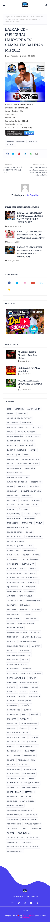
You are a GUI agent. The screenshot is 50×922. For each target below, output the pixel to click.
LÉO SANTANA (13, 614)
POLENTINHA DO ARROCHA (18, 733)
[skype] (41, 283)
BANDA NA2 (28, 441)
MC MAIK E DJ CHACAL (31, 637)
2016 (9, 409)
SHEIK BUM (12, 801)
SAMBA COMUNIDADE (30, 783)
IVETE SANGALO (14, 591)
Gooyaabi (26, 917)
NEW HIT (32, 678)
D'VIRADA (36, 500)
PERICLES (11, 728)
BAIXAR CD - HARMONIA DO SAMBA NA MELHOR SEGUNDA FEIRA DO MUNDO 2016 (29, 252)
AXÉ (28, 427)
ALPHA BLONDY (34, 409)
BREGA (10, 464)
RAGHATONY (30, 751)
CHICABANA (12, 491)
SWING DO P (31, 815)
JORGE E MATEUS (14, 600)
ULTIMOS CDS (32, 838)
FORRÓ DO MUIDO (14, 537)
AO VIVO (10, 414)
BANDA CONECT (33, 436)
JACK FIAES (29, 591)
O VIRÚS (21, 696)
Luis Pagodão (12, 56)
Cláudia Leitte (12, 496)
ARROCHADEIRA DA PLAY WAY (19, 418)
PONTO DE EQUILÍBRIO (16, 737)
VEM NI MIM (27, 842)
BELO (26, 455)
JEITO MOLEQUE (25, 596)
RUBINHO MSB (30, 769)
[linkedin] (37, 903)
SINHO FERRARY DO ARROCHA (19, 810)
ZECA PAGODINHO (14, 851)
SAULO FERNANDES (30, 787)
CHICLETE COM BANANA (31, 491)
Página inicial (10, 17)
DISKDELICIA (23, 505)
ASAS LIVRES (12, 423)
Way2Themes (29, 915)
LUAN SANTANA (31, 619)
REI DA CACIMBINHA (26, 760)
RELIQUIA (10, 145)
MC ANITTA (35, 632)
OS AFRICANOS (24, 701)
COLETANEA (12, 500)
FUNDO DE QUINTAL (15, 546)
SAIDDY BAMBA (28, 774)
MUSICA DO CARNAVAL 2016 (18, 655)
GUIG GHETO (12, 564)
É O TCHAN (23, 509)
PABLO (24, 714)
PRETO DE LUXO (29, 742)
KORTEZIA (24, 610)
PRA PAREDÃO (13, 742)
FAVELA (39, 523)
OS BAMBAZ (12, 705)
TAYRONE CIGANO (29, 819)
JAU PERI (11, 596)
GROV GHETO (12, 559)
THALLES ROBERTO (33, 824)
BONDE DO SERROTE (30, 459)
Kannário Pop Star (33, 600)
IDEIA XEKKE (30, 573)
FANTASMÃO (27, 523)
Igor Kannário (12, 587)
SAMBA (31, 778)
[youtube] (33, 283)
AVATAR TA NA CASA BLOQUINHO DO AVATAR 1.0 (30, 383)
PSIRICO (10, 746)
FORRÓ (29, 532)
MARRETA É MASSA (15, 628)
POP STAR (34, 737)
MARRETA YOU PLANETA (17, 632)
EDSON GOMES (13, 518)
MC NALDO (11, 641)
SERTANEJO (30, 792)
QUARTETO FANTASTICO (27, 746)
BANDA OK (11, 445)
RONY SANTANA (13, 769)
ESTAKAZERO (29, 518)
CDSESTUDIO (36, 482)
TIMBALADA (36, 828)
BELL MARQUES (13, 455)
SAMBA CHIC (12, 783)
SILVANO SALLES (27, 801)
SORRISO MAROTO (14, 815)
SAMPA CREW (12, 787)
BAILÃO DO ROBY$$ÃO (26, 432)
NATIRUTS (26, 669)
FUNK (30, 546)
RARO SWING (29, 755)
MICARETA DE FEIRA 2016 (17, 646)
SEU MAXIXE (12, 797)
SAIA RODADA (13, 774)
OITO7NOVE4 (34, 696)
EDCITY (37, 514)
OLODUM (11, 701)
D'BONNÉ (24, 500)
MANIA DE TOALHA (26, 623)
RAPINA (17, 755)
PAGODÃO (33, 141)
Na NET (25, 660)
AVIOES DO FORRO (15, 427)
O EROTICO (11, 692)
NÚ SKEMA (23, 687)
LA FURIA (36, 610)
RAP (8, 755)
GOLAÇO (25, 555)
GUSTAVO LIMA (28, 564)
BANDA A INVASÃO (15, 436)
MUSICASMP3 (12, 660)
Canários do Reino (14, 473)
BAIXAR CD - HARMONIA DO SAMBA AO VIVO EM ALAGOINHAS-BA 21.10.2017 (31, 234)
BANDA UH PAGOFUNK (16, 450)
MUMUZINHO (24, 651)
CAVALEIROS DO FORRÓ (17, 482)
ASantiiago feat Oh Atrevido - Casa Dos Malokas (27, 354)
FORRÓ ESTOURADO (15, 541)
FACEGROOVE (12, 523)
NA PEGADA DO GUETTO (17, 664)
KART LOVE (12, 605)
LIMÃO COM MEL (14, 619)
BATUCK (32, 450)
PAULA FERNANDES (29, 724)
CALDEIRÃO (30, 468)
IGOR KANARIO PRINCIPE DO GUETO (22, 582)
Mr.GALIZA (11, 651)
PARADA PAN (25, 719)
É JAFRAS (11, 509)
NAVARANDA (12, 673)
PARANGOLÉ (12, 724)
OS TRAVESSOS (13, 710)
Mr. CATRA (36, 646)
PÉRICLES (23, 728)
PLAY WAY (35, 728)
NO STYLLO (12, 683)
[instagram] (25, 283)
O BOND (35, 687)
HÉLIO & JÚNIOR (14, 573)
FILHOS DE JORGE (14, 532)
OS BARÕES (26, 705)
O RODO (33, 692)
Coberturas (26, 496)
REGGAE (10, 760)
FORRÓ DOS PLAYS (33, 537)
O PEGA (23, 692)
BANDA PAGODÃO (27, 445)
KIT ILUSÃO (25, 605)
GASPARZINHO (29, 550)
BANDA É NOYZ (13, 441)
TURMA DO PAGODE (15, 838)
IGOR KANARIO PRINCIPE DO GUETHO (22, 578)
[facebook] (9, 283)
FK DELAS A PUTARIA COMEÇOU (29, 369)
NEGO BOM (25, 673)
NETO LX (37, 673)
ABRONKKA (19, 409)
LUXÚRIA (10, 623)
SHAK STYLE (26, 797)
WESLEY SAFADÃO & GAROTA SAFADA (22, 847)
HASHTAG (33, 569)
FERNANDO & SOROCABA (17, 527)
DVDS (35, 505)
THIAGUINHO (12, 828)
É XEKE (27, 514)
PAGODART (11, 719)
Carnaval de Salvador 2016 (18, 477)
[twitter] (17, 283)
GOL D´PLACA (13, 555)
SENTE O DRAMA (14, 792)
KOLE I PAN (12, 610)
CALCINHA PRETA (14, 468)
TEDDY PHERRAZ (14, 824)
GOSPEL (36, 555)
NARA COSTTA (13, 669)
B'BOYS (10, 432)
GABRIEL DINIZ (13, 550)
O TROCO (11, 696)
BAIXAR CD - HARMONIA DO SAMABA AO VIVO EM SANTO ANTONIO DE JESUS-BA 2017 (30, 217)
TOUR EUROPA (23, 833)
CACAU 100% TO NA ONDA (27, 464)
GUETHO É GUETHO (30, 559)
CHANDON (21, 486)
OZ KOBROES (12, 714)
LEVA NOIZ (27, 614)
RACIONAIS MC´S (14, 751)
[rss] (9, 290)
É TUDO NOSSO (13, 514)
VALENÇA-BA (12, 842)
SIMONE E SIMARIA (15, 806)
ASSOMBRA (26, 423)
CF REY (10, 486)
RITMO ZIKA (24, 765)
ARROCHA (22, 414)
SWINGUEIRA (12, 819)
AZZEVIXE (37, 427)
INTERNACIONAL (28, 587)
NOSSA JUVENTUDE (28, 683)
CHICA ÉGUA (34, 486)
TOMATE (10, 833)
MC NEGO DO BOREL (28, 641)
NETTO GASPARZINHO (16, 678)
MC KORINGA (12, 637)
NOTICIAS (11, 687)
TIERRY (25, 828)
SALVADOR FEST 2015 (16, 778)
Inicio (25, 911)
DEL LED (10, 505)
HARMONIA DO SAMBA (26, 17)
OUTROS (27, 710)
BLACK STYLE (12, 459)
